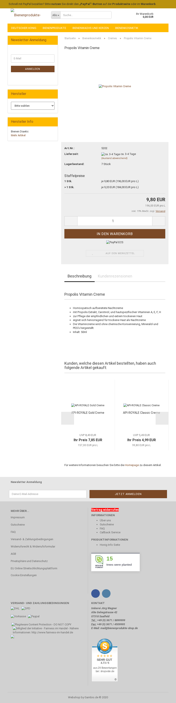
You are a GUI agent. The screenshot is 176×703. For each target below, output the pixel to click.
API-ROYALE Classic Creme (141, 412)
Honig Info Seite (110, 544)
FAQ (13, 532)
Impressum (18, 517)
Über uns (105, 520)
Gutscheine (18, 524)
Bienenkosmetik (126, 28)
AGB (13, 553)
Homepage (132, 465)
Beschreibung (79, 276)
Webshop (74, 697)
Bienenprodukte (54, 28)
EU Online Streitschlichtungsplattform (34, 568)
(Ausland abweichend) (114, 158)
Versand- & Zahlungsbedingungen (32, 539)
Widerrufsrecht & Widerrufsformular (33, 546)
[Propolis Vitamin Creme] (115, 86)
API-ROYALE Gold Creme (87, 412)
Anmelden (32, 68)
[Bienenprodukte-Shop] (28, 15)
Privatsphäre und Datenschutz (29, 561)
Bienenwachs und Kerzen (91, 28)
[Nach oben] (164, 697)
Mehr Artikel (18, 135)
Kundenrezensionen (115, 276)
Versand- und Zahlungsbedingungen (40, 603)
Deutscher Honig (23, 28)
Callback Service (110, 532)
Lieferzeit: (71, 154)
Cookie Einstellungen (24, 575)
